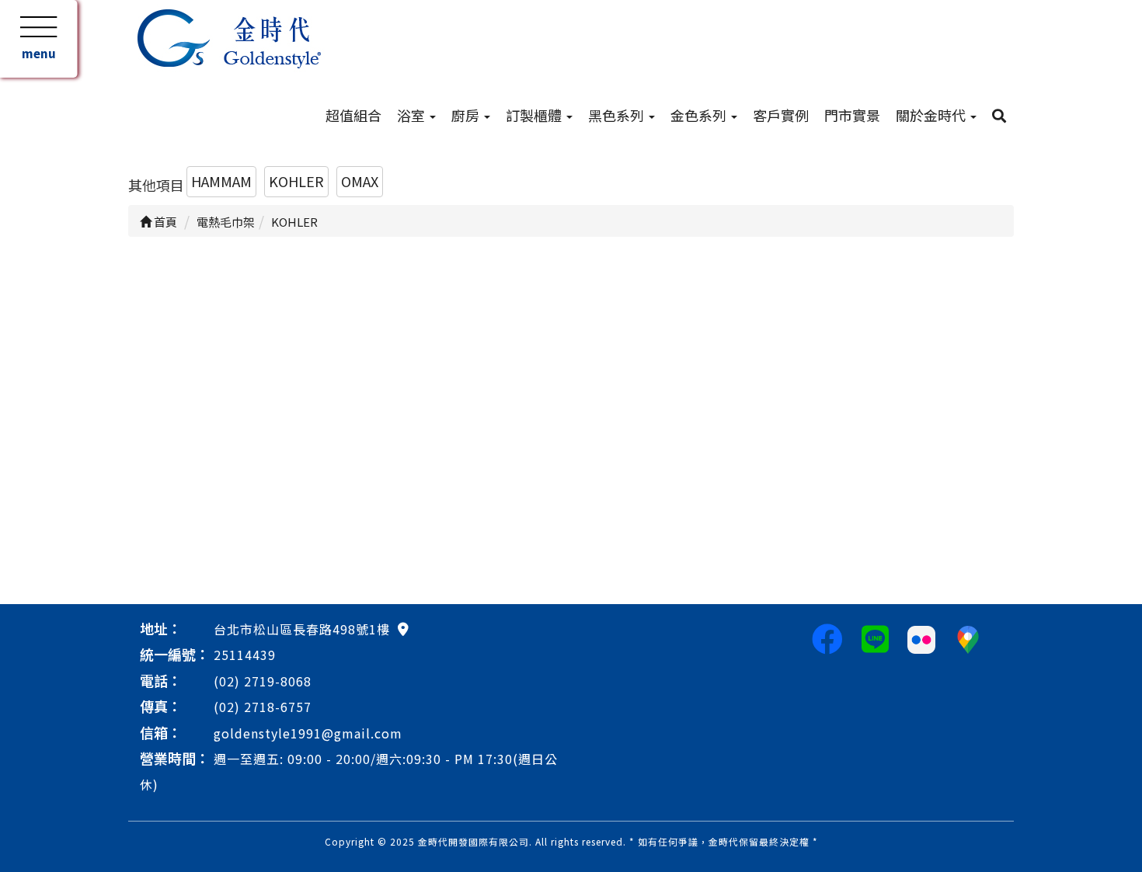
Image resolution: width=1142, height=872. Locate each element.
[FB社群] (827, 637)
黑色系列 (617, 115)
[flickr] (921, 637)
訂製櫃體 (535, 115)
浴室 (412, 115)
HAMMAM (221, 181)
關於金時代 (932, 115)
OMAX (359, 181)
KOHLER (296, 181)
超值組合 (353, 115)
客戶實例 (781, 115)
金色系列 (699, 115)
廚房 (466, 115)
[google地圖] (403, 628)
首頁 (164, 222)
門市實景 (852, 115)
